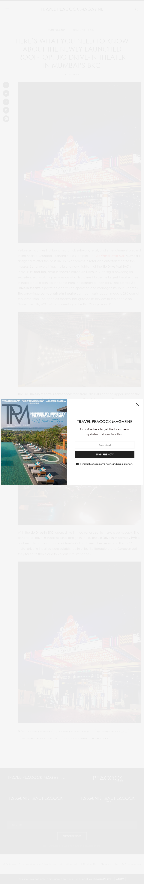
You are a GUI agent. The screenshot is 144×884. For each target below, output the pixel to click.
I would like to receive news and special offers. (106, 464)
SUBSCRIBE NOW (105, 454)
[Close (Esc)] (137, 404)
